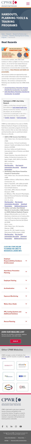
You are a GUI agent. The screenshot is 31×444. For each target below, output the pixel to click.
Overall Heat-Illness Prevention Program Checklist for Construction (16, 89)
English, (7, 118)
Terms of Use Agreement (10, 437)
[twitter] (7, 426)
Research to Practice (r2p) (20, 34)
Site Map (6, 440)
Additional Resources (20, 206)
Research (8, 34)
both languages (21, 118)
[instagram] (16, 426)
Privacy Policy (21, 437)
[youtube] (21, 426)
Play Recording (9, 165)
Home (3, 34)
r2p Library (5, 36)
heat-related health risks (20, 107)
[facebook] (2, 426)
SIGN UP (15, 341)
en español (24, 90)
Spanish (12, 118)
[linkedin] (11, 426)
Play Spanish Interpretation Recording (14, 166)
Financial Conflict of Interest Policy (19, 440)
